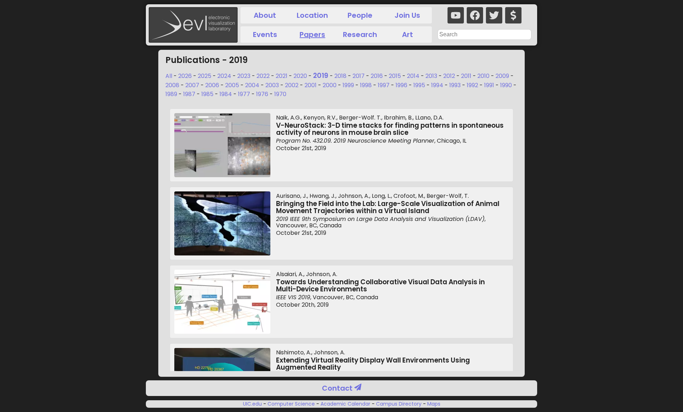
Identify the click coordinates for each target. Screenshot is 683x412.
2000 (330, 85)
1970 (280, 94)
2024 (224, 76)
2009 (502, 76)
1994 (437, 85)
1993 (455, 85)
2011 (466, 76)
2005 (232, 85)
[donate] (513, 15)
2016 (377, 76)
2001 (311, 85)
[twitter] (494, 15)
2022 (263, 76)
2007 (192, 85)
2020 (300, 76)
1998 (366, 85)
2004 (252, 85)
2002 (291, 85)
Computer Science (291, 403)
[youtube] (456, 15)
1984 (225, 94)
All (168, 76)
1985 (207, 94)
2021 (281, 76)
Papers (312, 34)
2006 (212, 85)
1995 (419, 85)
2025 (204, 76)
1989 (171, 94)
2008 (172, 85)
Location (312, 15)
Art (407, 34)
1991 (489, 85)
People (360, 15)
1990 (506, 85)
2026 (185, 76)
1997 (384, 85)
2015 (395, 76)
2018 (340, 76)
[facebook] (475, 15)
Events (265, 34)
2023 (243, 76)
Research (360, 34)
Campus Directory (399, 403)
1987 (189, 94)
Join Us (407, 15)
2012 (449, 76)
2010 (483, 76)
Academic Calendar (345, 403)
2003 (272, 85)
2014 (413, 76)
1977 (244, 94)
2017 (359, 76)
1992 (472, 85)
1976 (262, 94)
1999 (348, 85)
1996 (401, 85)
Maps (433, 403)
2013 (431, 76)
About (265, 15)
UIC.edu (253, 403)
